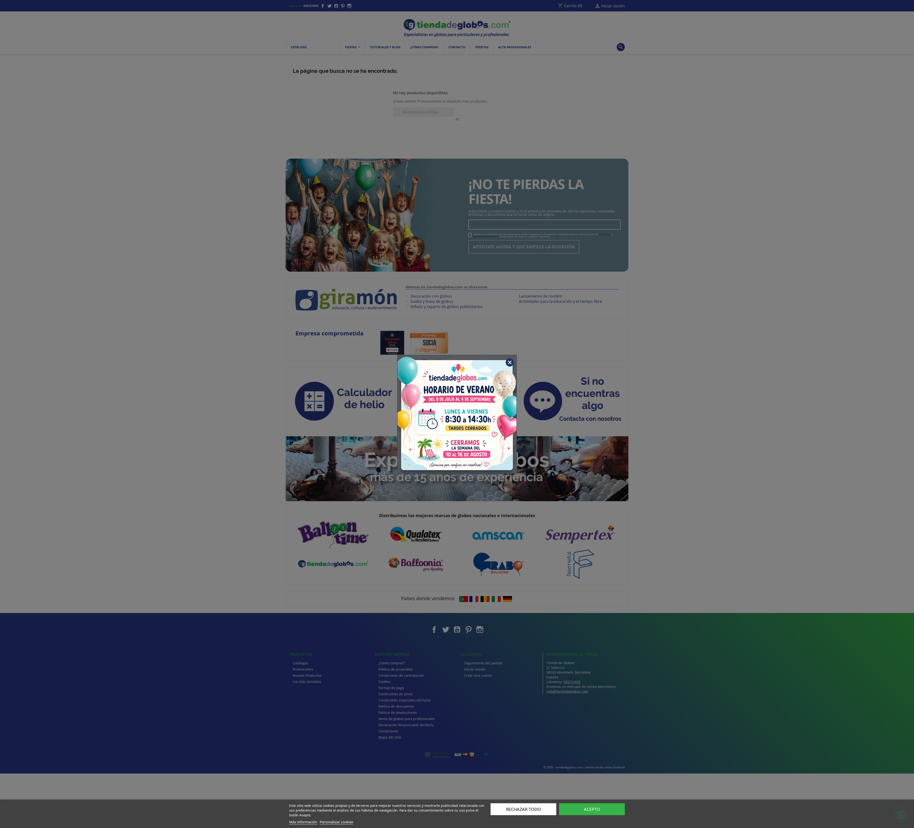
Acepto (592, 809)
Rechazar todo (523, 809)
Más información (303, 821)
